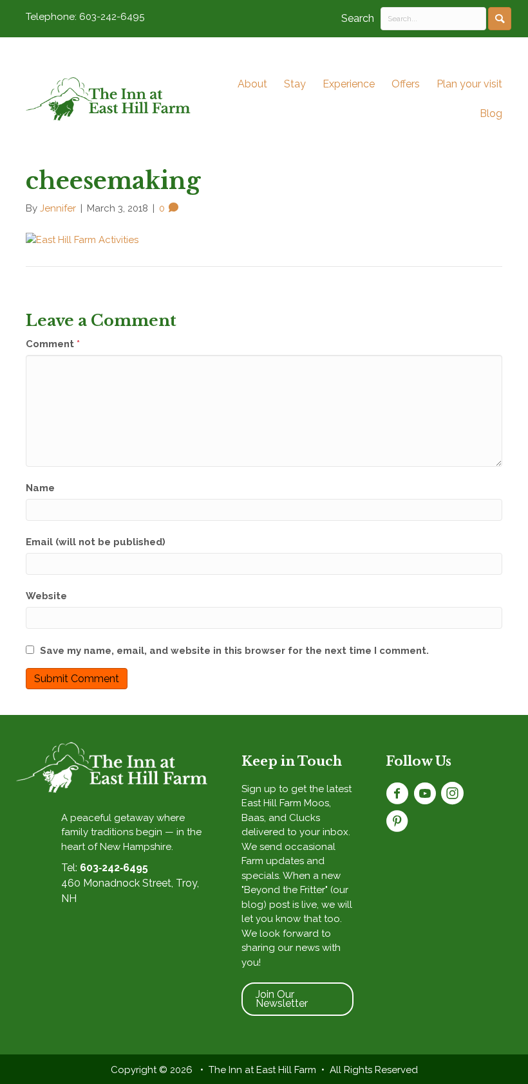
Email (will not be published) (95, 542)
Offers (405, 84)
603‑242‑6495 (114, 868)
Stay (295, 84)
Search (357, 18)
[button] (499, 18)
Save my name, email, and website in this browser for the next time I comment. (234, 650)
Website (46, 596)
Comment (53, 344)
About (252, 84)
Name (40, 488)
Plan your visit (469, 84)
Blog (491, 113)
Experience (349, 84)
